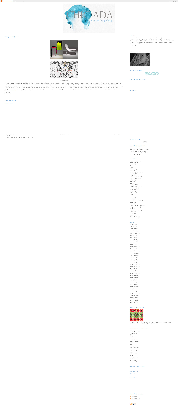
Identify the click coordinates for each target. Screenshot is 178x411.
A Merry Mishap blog (135, 331)
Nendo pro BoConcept (135, 154)
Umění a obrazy (133, 216)
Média (131, 181)
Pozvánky (132, 194)
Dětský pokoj (133, 165)
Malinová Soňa (133, 349)
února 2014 (132, 230)
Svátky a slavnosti (135, 207)
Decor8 (131, 336)
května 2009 (133, 297)
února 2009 (132, 302)
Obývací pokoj (133, 189)
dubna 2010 (132, 288)
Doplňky (132, 167)
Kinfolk (132, 344)
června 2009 (133, 295)
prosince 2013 (133, 232)
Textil (131, 211)
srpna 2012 (132, 250)
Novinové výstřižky (135, 186)
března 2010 (133, 290)
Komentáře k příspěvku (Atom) (25, 137)
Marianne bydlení (134, 350)
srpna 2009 (132, 291)
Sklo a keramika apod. (135, 200)
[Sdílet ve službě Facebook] (9, 92)
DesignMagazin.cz (134, 339)
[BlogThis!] (7, 92)
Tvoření (132, 214)
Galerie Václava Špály (65, 80)
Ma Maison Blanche (134, 347)
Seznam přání (133, 199)
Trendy (131, 213)
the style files (134, 357)
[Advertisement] (137, 128)
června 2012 (133, 253)
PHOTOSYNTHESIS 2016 (135, 148)
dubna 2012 (132, 257)
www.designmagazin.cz (61, 89)
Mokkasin (132, 352)
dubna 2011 (132, 279)
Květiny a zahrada (134, 176)
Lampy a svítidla (134, 178)
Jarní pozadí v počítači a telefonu (139, 152)
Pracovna (132, 195)
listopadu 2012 (133, 246)
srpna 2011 (132, 271)
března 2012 (133, 259)
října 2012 (132, 248)
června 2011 (133, 275)
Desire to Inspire (134, 341)
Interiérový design (135, 172)
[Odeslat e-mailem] (5, 92)
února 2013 (132, 242)
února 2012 (132, 261)
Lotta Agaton (133, 346)
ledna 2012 (132, 262)
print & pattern (134, 353)
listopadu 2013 (133, 233)
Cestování (132, 164)
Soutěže (132, 202)
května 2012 (133, 255)
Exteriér (132, 169)
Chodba (131, 170)
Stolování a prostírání (136, 205)
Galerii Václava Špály (16, 83)
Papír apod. (133, 192)
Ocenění (132, 191)
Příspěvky (134, 396)
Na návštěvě (133, 184)
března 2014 (133, 228)
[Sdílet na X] (8, 92)
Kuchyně (132, 175)
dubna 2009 (132, 299)
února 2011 (132, 282)
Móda (131, 183)
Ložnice (132, 180)
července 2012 (133, 251)
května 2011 (133, 277)
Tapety (131, 208)
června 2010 (133, 284)
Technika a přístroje (135, 210)
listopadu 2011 (133, 266)
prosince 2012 (133, 244)
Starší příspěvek (118, 135)
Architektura (133, 162)
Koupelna (132, 173)
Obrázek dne (133, 188)
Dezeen (131, 342)
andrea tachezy (133, 333)
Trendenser (132, 358)
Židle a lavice (133, 218)
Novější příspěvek (9, 135)
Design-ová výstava (12, 37)
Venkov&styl (133, 360)
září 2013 (132, 237)
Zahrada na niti (134, 361)
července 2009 (133, 293)
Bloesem (132, 334)
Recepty (132, 197)
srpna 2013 (132, 239)
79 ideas (132, 330)
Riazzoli (132, 355)
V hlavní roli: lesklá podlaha (138, 151)
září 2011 (132, 270)
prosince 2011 (133, 264)
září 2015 (132, 224)
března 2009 (133, 300)
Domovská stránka (64, 135)
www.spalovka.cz (97, 87)
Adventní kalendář (134, 161)
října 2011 (132, 268)
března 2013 (133, 241)
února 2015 (132, 226)
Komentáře (134, 398)
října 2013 (132, 235)
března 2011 (133, 280)
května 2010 (133, 286)
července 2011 (133, 273)
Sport (131, 203)
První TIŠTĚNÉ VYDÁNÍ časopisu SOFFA (139, 149)
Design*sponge (133, 338)
